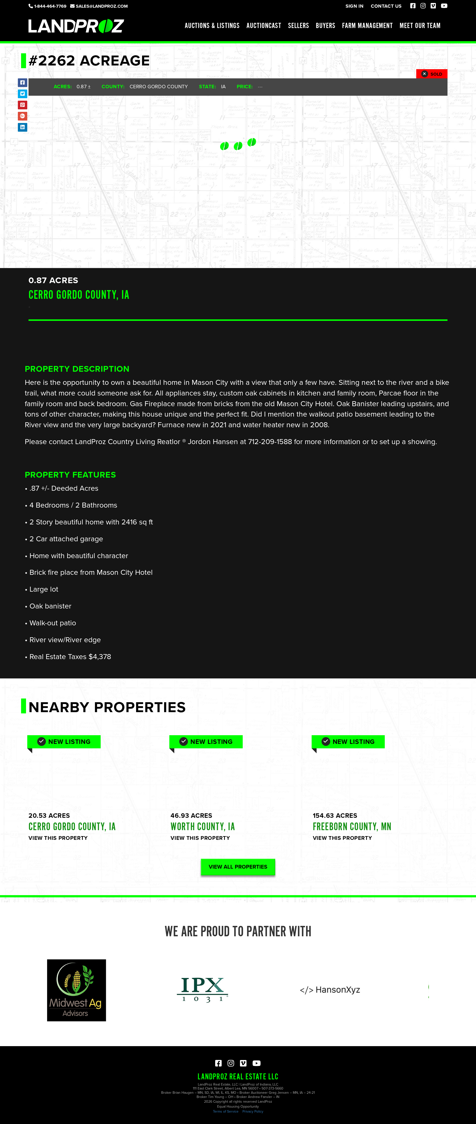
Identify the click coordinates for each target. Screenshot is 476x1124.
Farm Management (367, 26)
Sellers (298, 26)
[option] (152, 990)
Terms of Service (225, 1111)
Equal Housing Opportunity (238, 1106)
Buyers (325, 26)
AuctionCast (264, 26)
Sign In (354, 6)
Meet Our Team (420, 26)
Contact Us (386, 6)
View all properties (238, 867)
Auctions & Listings (212, 26)
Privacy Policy (252, 1111)
